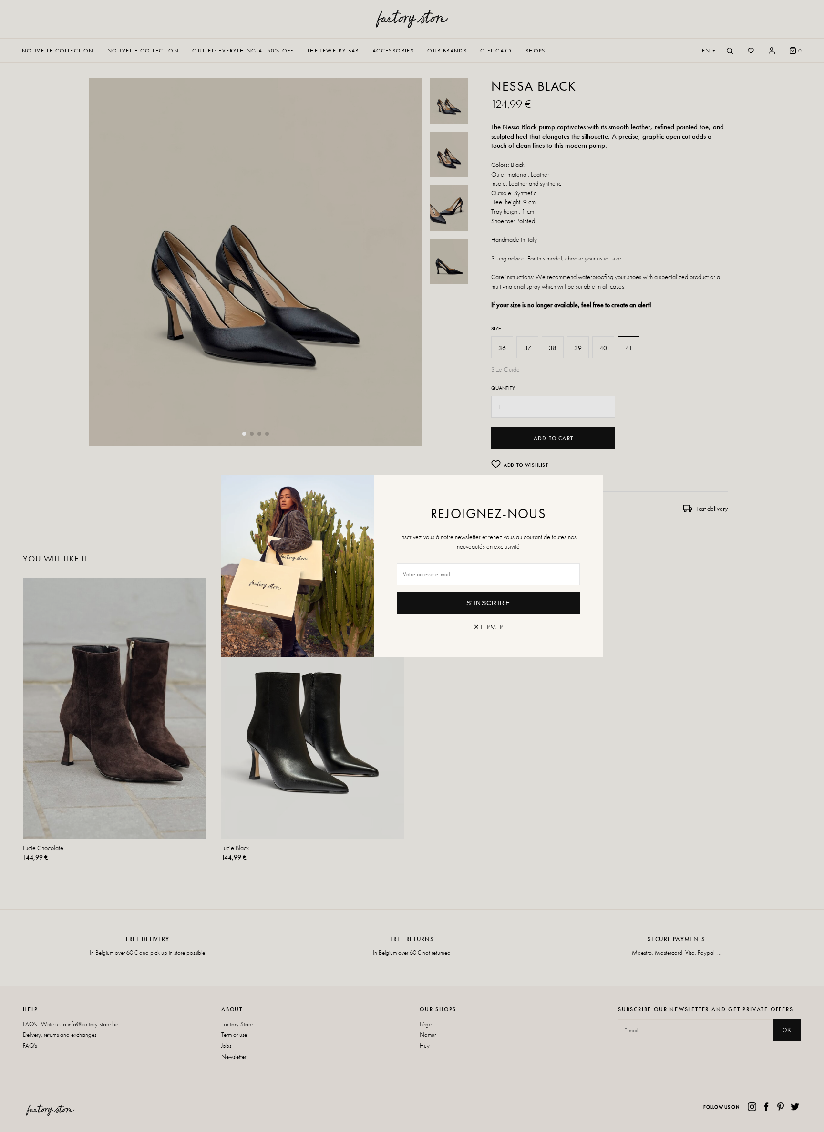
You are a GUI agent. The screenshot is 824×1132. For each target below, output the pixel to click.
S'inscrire (488, 603)
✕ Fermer (488, 627)
